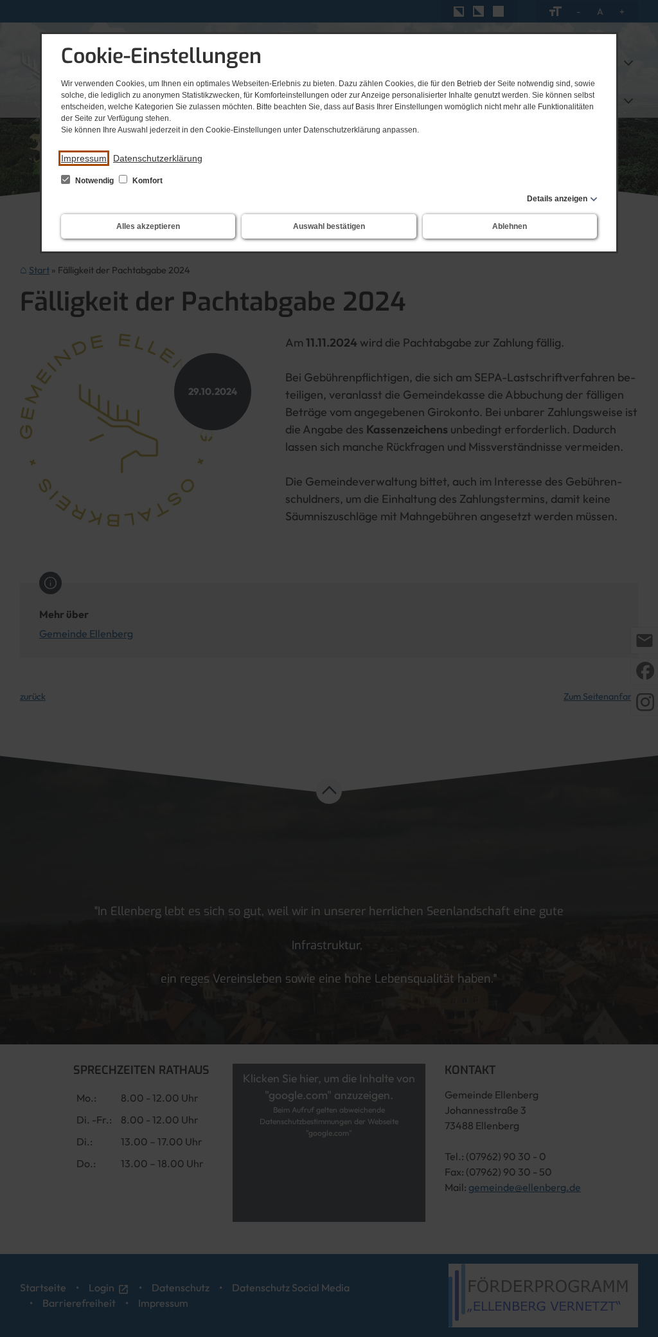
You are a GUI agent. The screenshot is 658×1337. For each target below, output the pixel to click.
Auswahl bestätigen (329, 226)
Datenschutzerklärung (157, 158)
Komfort (146, 180)
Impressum (84, 158)
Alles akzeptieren (148, 226)
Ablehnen (509, 226)
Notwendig (94, 180)
